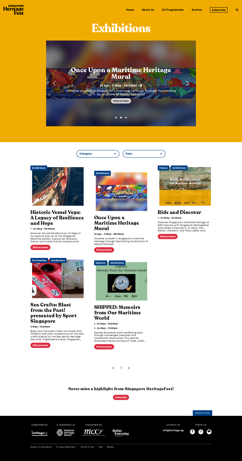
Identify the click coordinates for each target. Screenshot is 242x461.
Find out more (121, 101)
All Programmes (173, 10)
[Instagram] (200, 431)
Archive (197, 10)
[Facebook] (192, 431)
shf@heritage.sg (173, 430)
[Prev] (113, 368)
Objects (101, 263)
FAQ (101, 447)
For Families (39, 261)
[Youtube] (209, 431)
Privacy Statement (66, 447)
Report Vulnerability (41, 447)
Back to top (202, 413)
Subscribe (219, 10)
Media (110, 447)
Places (163, 168)
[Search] (237, 10)
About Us (148, 10)
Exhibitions (38, 168)
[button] (188, 83)
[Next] (129, 368)
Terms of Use (87, 447)
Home (130, 10)
